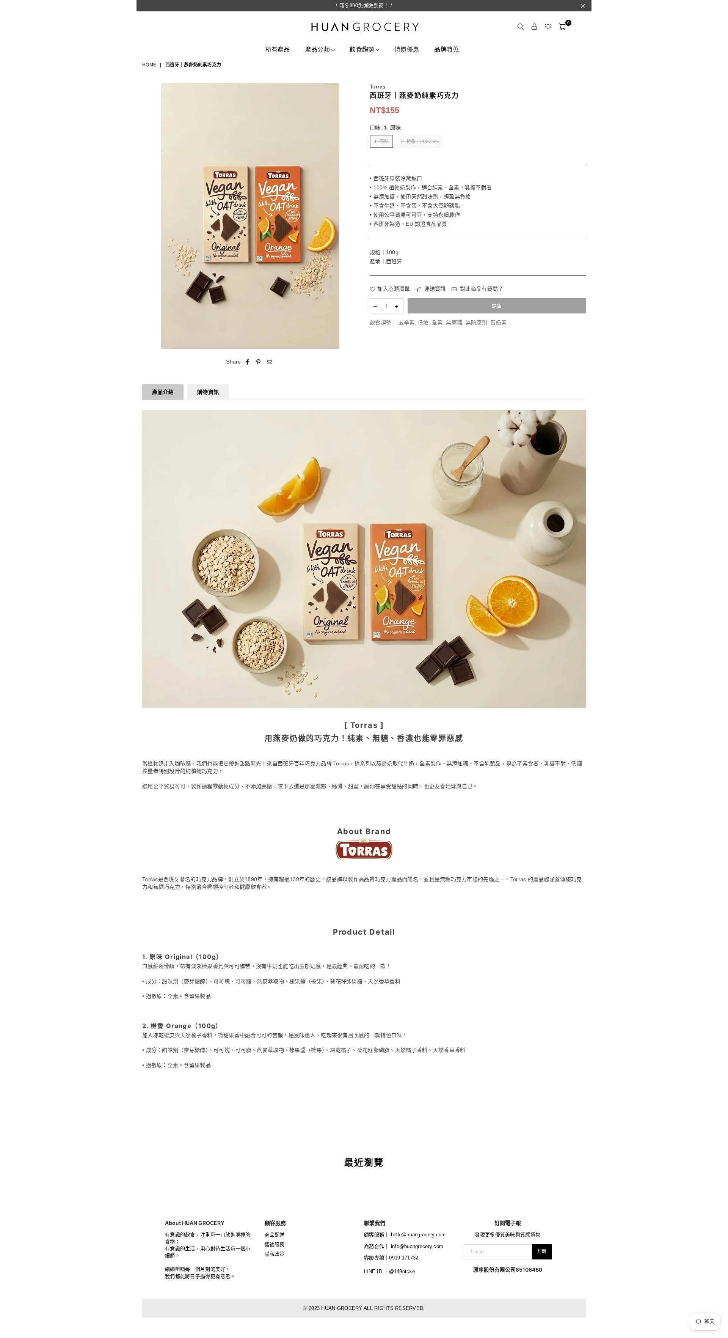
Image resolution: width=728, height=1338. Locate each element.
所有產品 (277, 49)
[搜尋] (520, 26)
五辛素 (407, 323)
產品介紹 (163, 392)
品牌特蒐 (446, 49)
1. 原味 (381, 141)
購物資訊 (208, 392)
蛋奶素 (498, 323)
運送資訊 (434, 289)
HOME (149, 65)
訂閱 (542, 1251)
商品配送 (275, 1234)
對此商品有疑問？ (481, 289)
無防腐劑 (476, 323)
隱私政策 (275, 1254)
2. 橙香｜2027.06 (419, 141)
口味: (385, 127)
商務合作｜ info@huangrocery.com (403, 1246)
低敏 (423, 323)
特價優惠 (406, 49)
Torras (378, 86)
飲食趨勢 (363, 49)
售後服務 (275, 1244)
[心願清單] (548, 26)
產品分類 (318, 49)
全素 (437, 323)
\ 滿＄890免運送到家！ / (364, 5)
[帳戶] (534, 26)
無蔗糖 (454, 323)
